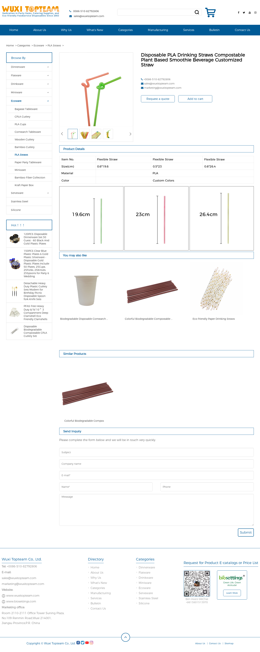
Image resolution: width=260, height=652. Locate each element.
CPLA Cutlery (22, 116)
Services (188, 30)
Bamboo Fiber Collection (30, 177)
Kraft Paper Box (24, 185)
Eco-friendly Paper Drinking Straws (214, 318)
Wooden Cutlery (24, 139)
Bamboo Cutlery (24, 147)
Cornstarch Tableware (28, 131)
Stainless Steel (19, 201)
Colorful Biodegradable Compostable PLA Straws (149, 318)
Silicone (16, 210)
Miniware (16, 92)
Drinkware (17, 84)
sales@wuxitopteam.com (89, 16)
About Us (39, 30)
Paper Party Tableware (28, 162)
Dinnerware (18, 67)
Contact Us (242, 30)
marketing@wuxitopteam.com (162, 87)
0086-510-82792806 (86, 11)
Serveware (17, 193)
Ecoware (39, 45)
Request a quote (157, 99)
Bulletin (214, 30)
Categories (125, 30)
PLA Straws (54, 45)
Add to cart (195, 99)
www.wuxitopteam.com (22, 595)
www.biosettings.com (21, 601)
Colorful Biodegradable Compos (84, 420)
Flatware (16, 75)
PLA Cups (20, 124)
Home (13, 30)
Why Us (66, 30)
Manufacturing (158, 30)
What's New (95, 30)
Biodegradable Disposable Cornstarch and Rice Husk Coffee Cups (84, 318)
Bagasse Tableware (26, 109)
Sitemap (229, 643)
